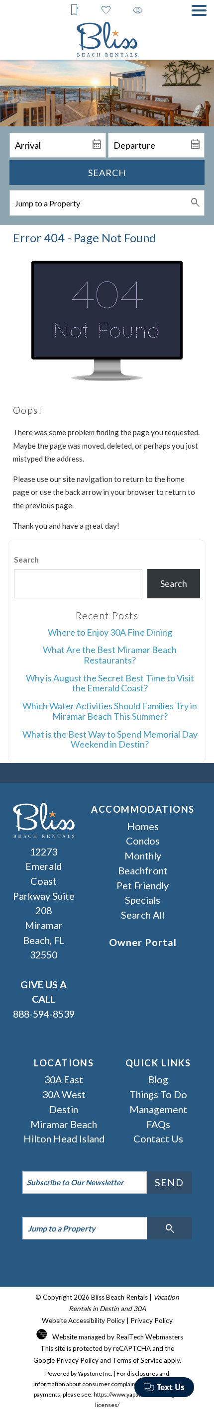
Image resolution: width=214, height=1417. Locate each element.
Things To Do (158, 1094)
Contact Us (158, 1138)
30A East (63, 1079)
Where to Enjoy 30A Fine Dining (110, 632)
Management (158, 1109)
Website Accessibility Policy (83, 1320)
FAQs (158, 1124)
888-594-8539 (44, 999)
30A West (64, 1094)
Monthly (142, 855)
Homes (143, 826)
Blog (158, 1079)
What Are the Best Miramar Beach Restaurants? (110, 654)
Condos (143, 841)
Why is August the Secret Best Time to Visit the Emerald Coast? (110, 683)
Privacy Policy (151, 1320)
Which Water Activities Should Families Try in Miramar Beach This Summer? (109, 711)
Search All (142, 915)
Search (107, 172)
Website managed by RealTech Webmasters (117, 1337)
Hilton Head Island (64, 1138)
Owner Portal (143, 942)
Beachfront (143, 870)
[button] (199, 10)
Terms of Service (137, 1360)
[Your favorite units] (106, 9)
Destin (63, 1109)
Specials (142, 900)
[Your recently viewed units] (138, 9)
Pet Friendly (142, 885)
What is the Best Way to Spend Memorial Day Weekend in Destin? (110, 739)
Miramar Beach (63, 1124)
